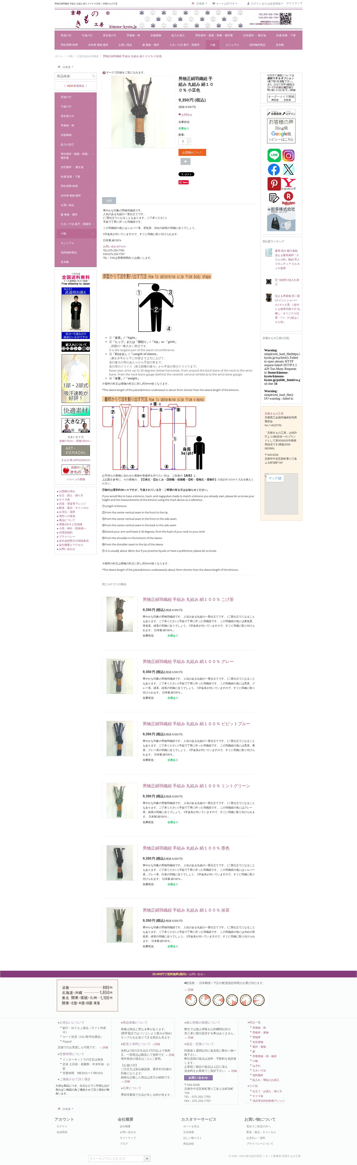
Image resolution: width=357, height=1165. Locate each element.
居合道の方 (109, 35)
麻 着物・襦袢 (150, 45)
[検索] (94, 76)
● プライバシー (66, 536)
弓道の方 (87, 35)
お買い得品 (125, 45)
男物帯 (256, 1037)
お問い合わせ (128, 1132)
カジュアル (232, 45)
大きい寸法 (259, 1070)
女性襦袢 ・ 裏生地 (254, 35)
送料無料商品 (257, 45)
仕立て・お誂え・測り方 (267, 1091)
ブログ (124, 1143)
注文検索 (188, 1132)
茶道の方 (66, 35)
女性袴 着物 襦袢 (98, 45)
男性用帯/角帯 (69, 45)
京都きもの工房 (274, 413)
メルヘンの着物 (75, 479)
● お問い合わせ (66, 549)
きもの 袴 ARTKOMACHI (75, 460)
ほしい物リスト (192, 1138)
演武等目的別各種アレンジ (268, 1101)
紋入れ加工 (178, 35)
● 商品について (66, 520)
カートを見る (191, 1126)
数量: (181, 135)
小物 (212, 45)
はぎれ (256, 1065)
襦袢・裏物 (259, 1046)
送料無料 (257, 1075)
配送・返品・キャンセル (261, 1132)
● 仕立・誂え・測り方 (70, 495)
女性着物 (257, 1042)
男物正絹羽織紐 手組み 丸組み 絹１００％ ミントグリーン (196, 785)
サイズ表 (257, 1096)
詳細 (190, 989)
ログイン (62, 1126)
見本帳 (280, 45)
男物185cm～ (84, 441)
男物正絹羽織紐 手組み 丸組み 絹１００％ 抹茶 (186, 910)
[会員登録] (281, 113)
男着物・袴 (133, 35)
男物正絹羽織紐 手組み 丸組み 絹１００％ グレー (188, 661)
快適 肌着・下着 (286, 35)
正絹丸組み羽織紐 (88, 56)
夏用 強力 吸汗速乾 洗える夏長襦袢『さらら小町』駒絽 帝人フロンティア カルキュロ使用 (287, 259)
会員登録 (62, 1132)
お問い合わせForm (114, 246)
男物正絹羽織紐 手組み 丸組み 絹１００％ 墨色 (186, 848)
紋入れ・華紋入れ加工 (265, 1080)
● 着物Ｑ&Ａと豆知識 (69, 524)
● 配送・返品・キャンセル (73, 508)
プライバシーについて (259, 1143)
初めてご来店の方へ (258, 1126)
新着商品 (79, 86)
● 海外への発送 (66, 516)
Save (185, 182)
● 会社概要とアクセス (70, 545)
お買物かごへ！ (192, 152)
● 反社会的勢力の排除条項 (73, 540)
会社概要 (125, 1126)
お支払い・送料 (255, 1138)
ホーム (59, 56)
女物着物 (155, 35)
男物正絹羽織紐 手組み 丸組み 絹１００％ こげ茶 (188, 599)
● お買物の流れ (66, 491)
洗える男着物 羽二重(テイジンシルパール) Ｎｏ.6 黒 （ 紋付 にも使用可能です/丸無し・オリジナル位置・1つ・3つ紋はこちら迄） (287, 309)
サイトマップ (128, 1138)
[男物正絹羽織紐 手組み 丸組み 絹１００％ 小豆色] (138, 112)
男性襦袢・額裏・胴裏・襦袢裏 (214, 35)
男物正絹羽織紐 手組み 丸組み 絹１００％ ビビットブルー (196, 723)
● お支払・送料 (66, 512)
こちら (148, 1058)
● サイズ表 (63, 499)
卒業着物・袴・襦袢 (264, 1056)
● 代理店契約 (65, 532)
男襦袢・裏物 (260, 1032)
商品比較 (188, 1143)
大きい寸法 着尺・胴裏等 (184, 45)
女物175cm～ (67, 441)
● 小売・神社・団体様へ (71, 528)
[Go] (147, 1159)
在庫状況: (184, 122)
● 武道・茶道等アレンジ (71, 503)
